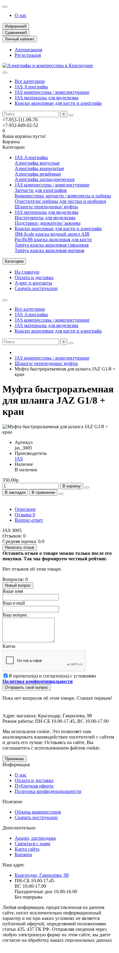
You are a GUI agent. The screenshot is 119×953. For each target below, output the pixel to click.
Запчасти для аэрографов (41, 190)
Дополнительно (18, 827)
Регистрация (28, 55)
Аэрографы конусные (37, 163)
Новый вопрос (18, 585)
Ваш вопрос (14, 614)
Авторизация (28, 49)
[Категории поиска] (4, 72)
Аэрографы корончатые (39, 168)
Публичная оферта (34, 785)
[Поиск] (71, 115)
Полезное (12, 801)
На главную (27, 272)
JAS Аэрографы (31, 86)
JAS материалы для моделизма (46, 97)
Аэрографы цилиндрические (45, 179)
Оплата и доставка (34, 277)
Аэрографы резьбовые (38, 173)
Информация (16, 764)
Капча (8, 646)
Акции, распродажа (35, 838)
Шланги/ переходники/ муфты (46, 206)
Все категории (30, 81)
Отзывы (25, 514)
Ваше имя (12, 591)
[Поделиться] (61, 494)
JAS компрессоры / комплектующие (52, 92)
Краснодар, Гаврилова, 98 (42, 875)
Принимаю (14, 759)
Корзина (23, 854)
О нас (21, 15)
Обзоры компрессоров (38, 812)
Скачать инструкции (36, 288)
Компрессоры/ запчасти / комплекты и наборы (63, 195)
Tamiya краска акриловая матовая (49, 250)
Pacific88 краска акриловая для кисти (53, 239)
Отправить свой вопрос (26, 687)
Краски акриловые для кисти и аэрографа (58, 103)
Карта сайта (27, 849)
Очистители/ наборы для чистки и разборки (60, 201)
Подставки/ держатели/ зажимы (48, 223)
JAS (19, 458)
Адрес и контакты (33, 282)
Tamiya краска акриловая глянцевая (51, 245)
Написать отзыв (19, 547)
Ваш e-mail (13, 603)
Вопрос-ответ (29, 520)
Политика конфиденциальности (48, 791)
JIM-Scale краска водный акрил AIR (52, 234)
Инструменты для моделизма (45, 217)
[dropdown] (4, 7)
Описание (25, 509)
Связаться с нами (32, 843)
